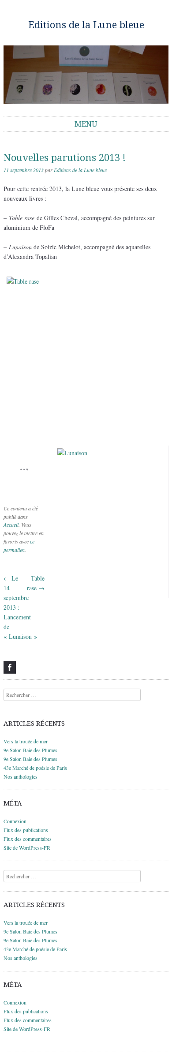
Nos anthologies (20, 776)
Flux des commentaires (28, 838)
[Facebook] (10, 667)
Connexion (15, 821)
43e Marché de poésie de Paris (35, 767)
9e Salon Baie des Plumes (30, 749)
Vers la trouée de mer (26, 741)
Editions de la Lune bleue (86, 24)
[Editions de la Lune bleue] (86, 74)
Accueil (11, 524)
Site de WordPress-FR (27, 847)
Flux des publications (26, 829)
